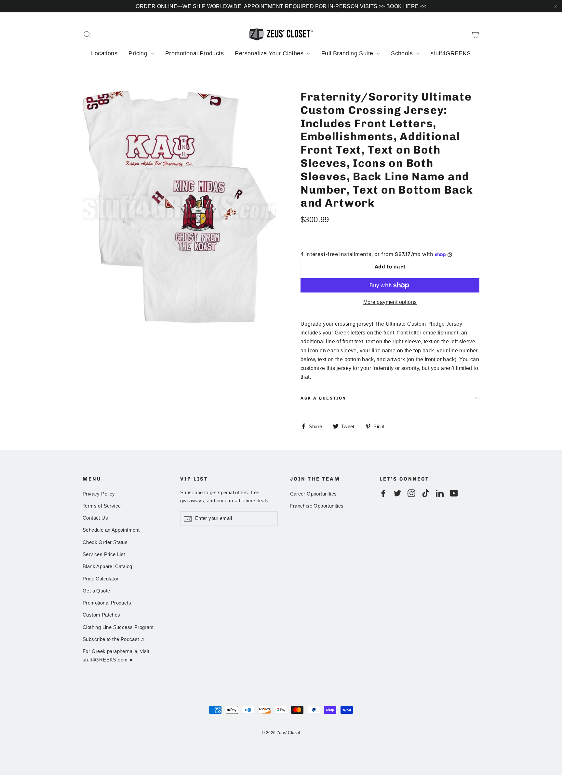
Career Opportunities (313, 493)
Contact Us (95, 518)
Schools (402, 53)
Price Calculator (100, 578)
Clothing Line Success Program (118, 627)
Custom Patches (101, 615)
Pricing (138, 53)
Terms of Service (102, 506)
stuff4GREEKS (451, 53)
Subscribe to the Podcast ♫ (113, 639)
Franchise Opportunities (317, 506)
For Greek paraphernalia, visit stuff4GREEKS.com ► (116, 655)
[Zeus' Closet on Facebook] (383, 493)
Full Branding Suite (348, 53)
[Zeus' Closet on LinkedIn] (440, 493)
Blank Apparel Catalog (107, 566)
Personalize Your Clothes (270, 53)
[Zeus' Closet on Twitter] (397, 493)
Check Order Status (105, 542)
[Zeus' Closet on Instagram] (411, 493)
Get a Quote (96, 590)
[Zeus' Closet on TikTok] (426, 493)
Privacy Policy (99, 493)
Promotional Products (194, 53)
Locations (104, 53)
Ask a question (323, 398)
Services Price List (104, 554)
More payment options (390, 302)
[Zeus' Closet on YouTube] (454, 493)
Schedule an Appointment (111, 530)
